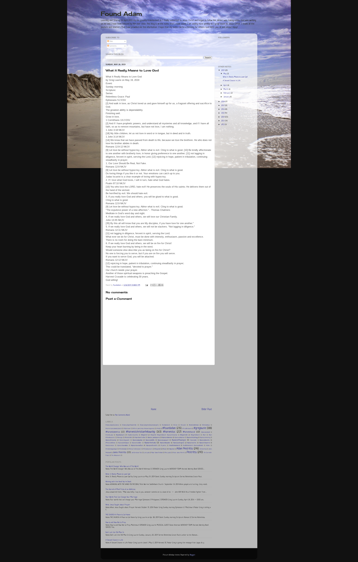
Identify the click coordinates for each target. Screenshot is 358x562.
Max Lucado (168, 452)
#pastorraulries (191, 443)
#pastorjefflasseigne (179, 440)
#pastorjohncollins (205, 440)
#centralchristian (194, 425)
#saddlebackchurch (174, 445)
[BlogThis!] (154, 285)
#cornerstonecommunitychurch (114, 428)
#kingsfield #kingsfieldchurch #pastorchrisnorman (163, 435)
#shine (208, 445)
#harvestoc (169, 431)
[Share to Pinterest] (162, 285)
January (226, 97)
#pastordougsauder (124, 440)
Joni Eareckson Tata (137, 452)
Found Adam (121, 13)
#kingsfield (144, 435)
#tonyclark (157, 449)
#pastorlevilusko (150, 443)
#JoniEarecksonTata (133, 435)
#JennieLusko (109, 435)
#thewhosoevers (147, 449)
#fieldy (158, 428)
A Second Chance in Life (114, 540)
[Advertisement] (159, 386)
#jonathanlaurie (120, 435)
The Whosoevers (116, 455)
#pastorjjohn (193, 440)
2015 (223, 113)
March (226, 89)
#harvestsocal (189, 432)
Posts (111, 41)
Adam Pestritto (184, 448)
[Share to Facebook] (159, 285)
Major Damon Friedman (156, 452)
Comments (112, 46)
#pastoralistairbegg (192, 437)
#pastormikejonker (165, 443)
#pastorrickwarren (204, 443)
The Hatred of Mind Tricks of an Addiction (120, 489)
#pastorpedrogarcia (178, 443)
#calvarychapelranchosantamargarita (149, 425)
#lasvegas (120, 437)
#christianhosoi (206, 425)
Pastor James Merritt (179, 452)
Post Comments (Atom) (122, 415)
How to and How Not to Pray (116, 522)
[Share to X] (157, 285)
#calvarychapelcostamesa (112, 425)
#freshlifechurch (186, 428)
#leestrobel (128, 437)
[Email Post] (146, 285)
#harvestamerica (113, 432)
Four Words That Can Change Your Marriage (121, 497)
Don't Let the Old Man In (115, 532)
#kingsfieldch (184, 435)
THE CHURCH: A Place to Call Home (118, 515)
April (225, 85)
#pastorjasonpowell (163, 440)
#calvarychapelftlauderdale (129, 425)
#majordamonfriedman (139, 437)
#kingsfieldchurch (195, 435)
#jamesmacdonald (205, 432)
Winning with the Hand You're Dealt (118, 482)
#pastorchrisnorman (111, 440)
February (227, 93)
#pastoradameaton (167, 437)
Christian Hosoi (203, 449)
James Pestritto (119, 452)
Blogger (192, 555)
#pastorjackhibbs (150, 440)
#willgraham (171, 449)
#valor (165, 449)
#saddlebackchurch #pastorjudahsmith (193, 445)
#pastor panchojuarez (154, 437)
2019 (223, 70)
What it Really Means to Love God (118, 474)
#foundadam (169, 428)
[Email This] (151, 285)
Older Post (207, 409)
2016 (223, 109)
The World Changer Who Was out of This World (122, 466)
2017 (223, 106)
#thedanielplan (123, 449)
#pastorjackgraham (137, 440)
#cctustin (183, 425)
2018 (223, 102)
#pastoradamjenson (180, 437)
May (225, 74)
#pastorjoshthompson (123, 443)
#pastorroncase (110, 445)
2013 (223, 121)
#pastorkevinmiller (136, 443)
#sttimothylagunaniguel (111, 449)
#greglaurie (200, 428)
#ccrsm (175, 425)
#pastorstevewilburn (137, 445)
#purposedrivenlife (151, 445)
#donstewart (127, 428)
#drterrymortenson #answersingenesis (143, 428)
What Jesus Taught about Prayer (118, 505)
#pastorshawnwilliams (122, 445)
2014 (223, 117)
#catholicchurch (166, 425)
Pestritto (192, 452)
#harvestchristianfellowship (140, 431)
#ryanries (163, 445)
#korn (204, 435)
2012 (223, 125)
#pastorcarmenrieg (205, 437)
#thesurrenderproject (135, 449)
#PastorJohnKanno (110, 443)
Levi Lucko (146, 452)
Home (153, 409)
